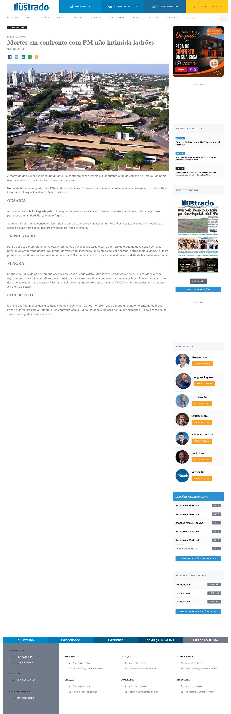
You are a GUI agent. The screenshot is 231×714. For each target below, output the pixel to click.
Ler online (198, 281)
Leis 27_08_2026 (183, 602)
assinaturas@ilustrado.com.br (88, 668)
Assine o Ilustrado (167, 6)
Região (30, 18)
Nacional (154, 18)
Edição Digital (83, 6)
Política (61, 18)
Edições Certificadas (125, 6)
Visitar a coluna (202, 364)
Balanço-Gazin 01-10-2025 (187, 531)
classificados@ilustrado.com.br (201, 668)
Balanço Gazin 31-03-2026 (187, 514)
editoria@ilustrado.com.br (143, 668)
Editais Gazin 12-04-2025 (187, 549)
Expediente (115, 640)
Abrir (216, 505)
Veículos (137, 18)
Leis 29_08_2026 (183, 584)
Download (214, 584)
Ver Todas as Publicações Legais (198, 611)
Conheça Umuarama (160, 640)
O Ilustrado (26, 640)
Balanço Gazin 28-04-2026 (187, 505)
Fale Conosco (70, 640)
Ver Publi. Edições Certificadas (198, 558)
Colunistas (172, 18)
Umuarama (13, 18)
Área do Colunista (205, 640)
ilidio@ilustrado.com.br (85, 691)
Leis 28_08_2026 (183, 593)
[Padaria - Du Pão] (198, 51)
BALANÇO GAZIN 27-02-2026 (189, 523)
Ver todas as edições (198, 289)
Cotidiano (78, 18)
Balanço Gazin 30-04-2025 (187, 540)
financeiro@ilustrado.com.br (200, 691)
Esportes (96, 18)
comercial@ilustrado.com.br (144, 691)
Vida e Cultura (116, 18)
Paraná (45, 18)
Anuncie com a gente (209, 6)
